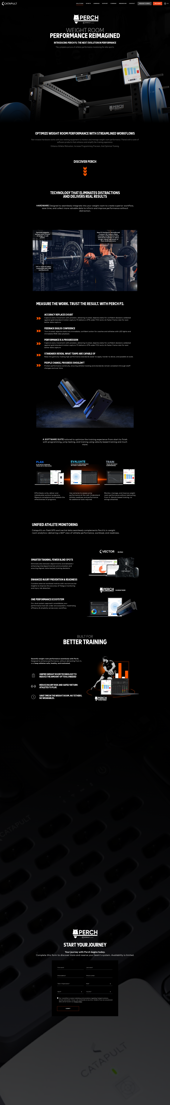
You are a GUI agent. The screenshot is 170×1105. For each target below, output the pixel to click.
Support (105, 3)
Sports (88, 3)
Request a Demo (144, 3)
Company (113, 3)
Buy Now (158, 3)
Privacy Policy (78, 1001)
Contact (132, 3)
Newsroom (122, 3)
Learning (96, 3)
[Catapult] (9, 4)
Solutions (79, 3)
